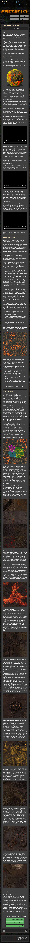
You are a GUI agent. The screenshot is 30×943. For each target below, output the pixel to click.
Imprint (9, 938)
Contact (10, 939)
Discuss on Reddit (18, 923)
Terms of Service (7, 937)
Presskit (5, 939)
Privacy (5, 938)
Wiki (18, 2)
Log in (18, 4)
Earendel (10, 29)
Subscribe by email (18, 926)
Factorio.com (6, 2)
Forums (14, 2)
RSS (7, 939)
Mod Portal (24, 2)
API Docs (6, 3)
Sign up (26, 4)
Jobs (10, 939)
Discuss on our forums (17, 919)
